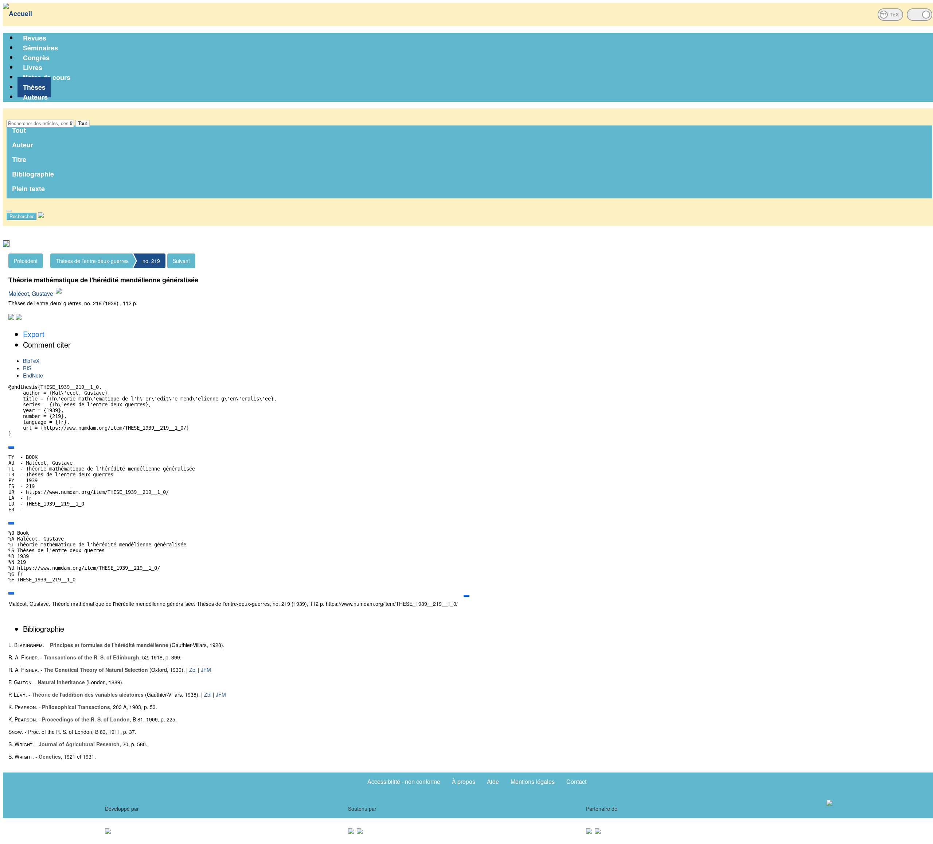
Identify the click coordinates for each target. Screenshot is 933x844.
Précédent (26, 260)
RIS (27, 368)
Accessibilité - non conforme (403, 781)
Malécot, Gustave (30, 293)
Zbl (192, 669)
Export (33, 334)
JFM (206, 669)
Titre (19, 159)
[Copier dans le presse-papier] (11, 447)
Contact (576, 781)
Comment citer (47, 344)
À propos (463, 781)
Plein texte (28, 188)
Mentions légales (533, 781)
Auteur (22, 145)
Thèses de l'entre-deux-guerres (92, 260)
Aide (493, 781)
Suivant (181, 260)
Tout (82, 123)
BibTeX (31, 360)
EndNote (33, 375)
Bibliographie (33, 174)
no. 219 (151, 260)
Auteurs (35, 97)
